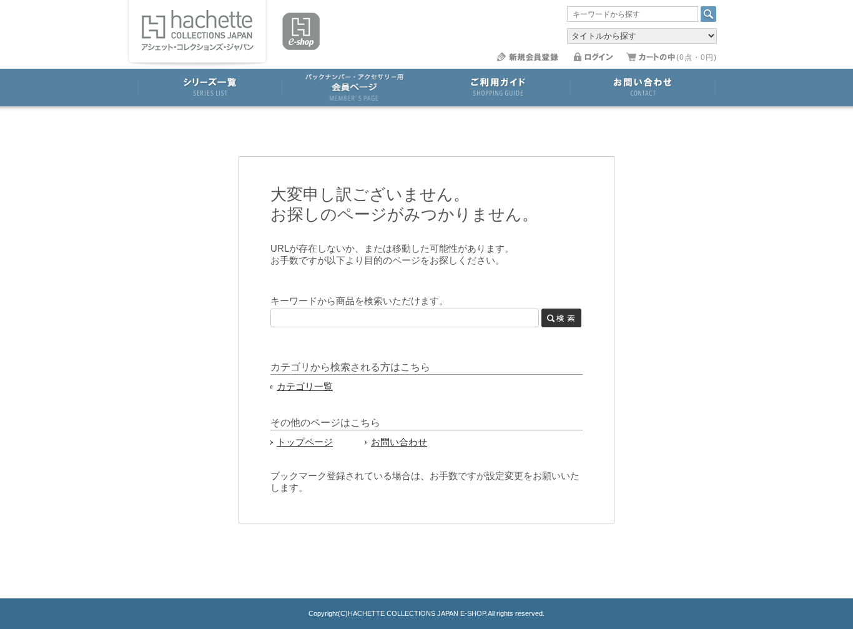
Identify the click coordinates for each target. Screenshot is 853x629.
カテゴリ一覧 (305, 387)
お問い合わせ (399, 442)
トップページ (305, 442)
